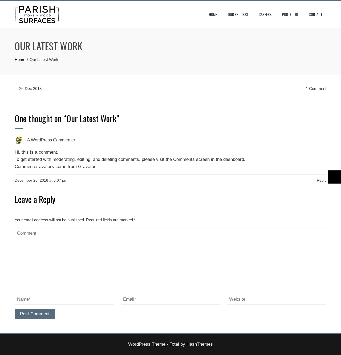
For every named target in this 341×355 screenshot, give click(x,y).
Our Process (238, 14)
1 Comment (315, 88)
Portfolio (290, 14)
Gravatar (86, 166)
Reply (321, 180)
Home (213, 14)
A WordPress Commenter (51, 140)
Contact (315, 14)
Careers (265, 14)
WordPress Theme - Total (153, 344)
